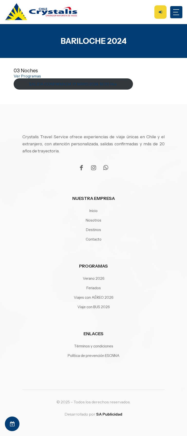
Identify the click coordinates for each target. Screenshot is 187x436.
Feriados (93, 288)
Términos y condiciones (93, 346)
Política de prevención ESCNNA (94, 355)
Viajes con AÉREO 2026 (93, 297)
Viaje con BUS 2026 (93, 307)
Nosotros (93, 220)
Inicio (93, 210)
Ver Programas (27, 76)
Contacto (94, 239)
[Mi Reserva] (12, 424)
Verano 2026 (93, 278)
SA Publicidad (109, 414)
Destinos (93, 229)
